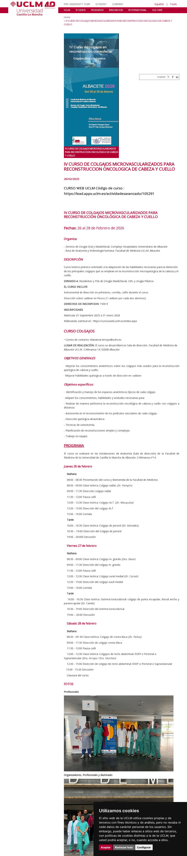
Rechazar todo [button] (124, 847)
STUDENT (101, 4)
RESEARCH (97, 10)
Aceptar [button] (106, 847)
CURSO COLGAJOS (79, 331)
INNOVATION (116, 10)
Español (159, 4)
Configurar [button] (144, 847)
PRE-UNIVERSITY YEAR (77, 4)
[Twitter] (168, 77)
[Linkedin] (176, 77)
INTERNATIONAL (137, 10)
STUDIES (81, 10)
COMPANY (117, 4)
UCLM (67, 10)
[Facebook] (171, 77)
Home (67, 17)
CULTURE (157, 10)
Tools (173, 4)
